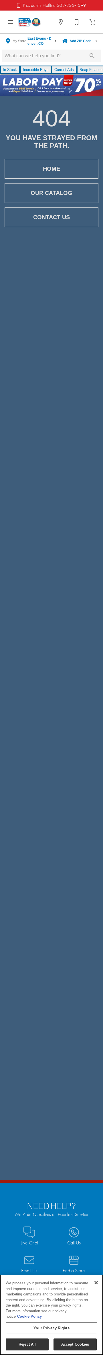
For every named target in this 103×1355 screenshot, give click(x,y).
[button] (10, 22)
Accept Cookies (75, 1344)
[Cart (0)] (93, 22)
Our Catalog (51, 193)
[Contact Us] (77, 22)
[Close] (96, 1282)
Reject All (27, 1344)
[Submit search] (92, 56)
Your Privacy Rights (51, 1328)
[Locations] (61, 22)
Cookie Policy (29, 1316)
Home (51, 169)
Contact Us (51, 217)
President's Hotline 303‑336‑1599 (54, 5)
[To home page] (29, 22)
